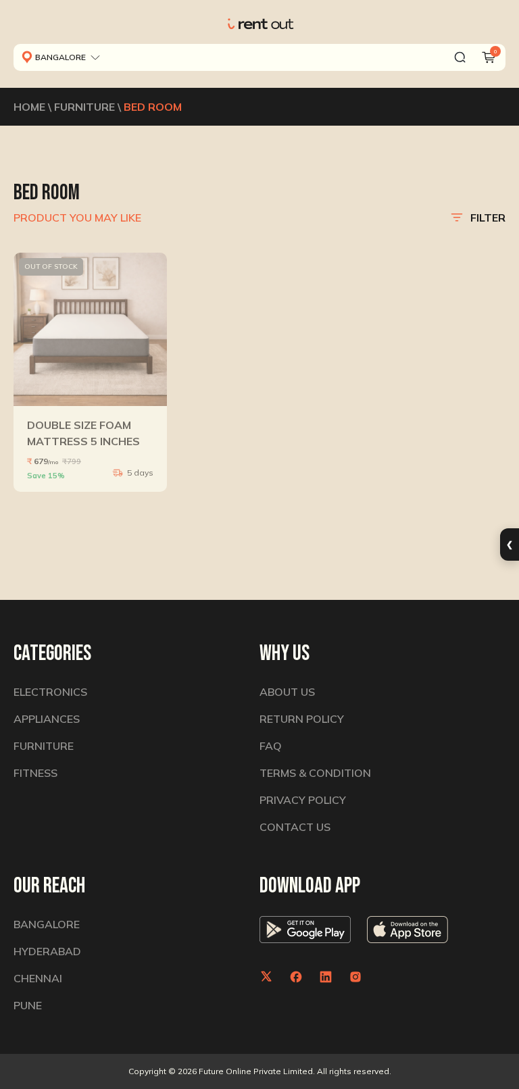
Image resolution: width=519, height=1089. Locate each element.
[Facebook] (296, 977)
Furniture (44, 746)
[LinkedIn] (325, 977)
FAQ (271, 746)
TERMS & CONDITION (315, 773)
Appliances (47, 719)
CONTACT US (295, 827)
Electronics (50, 692)
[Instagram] (355, 977)
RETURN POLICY (302, 719)
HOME (29, 106)
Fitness (35, 773)
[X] (266, 977)
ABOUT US (287, 692)
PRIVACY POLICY (303, 800)
